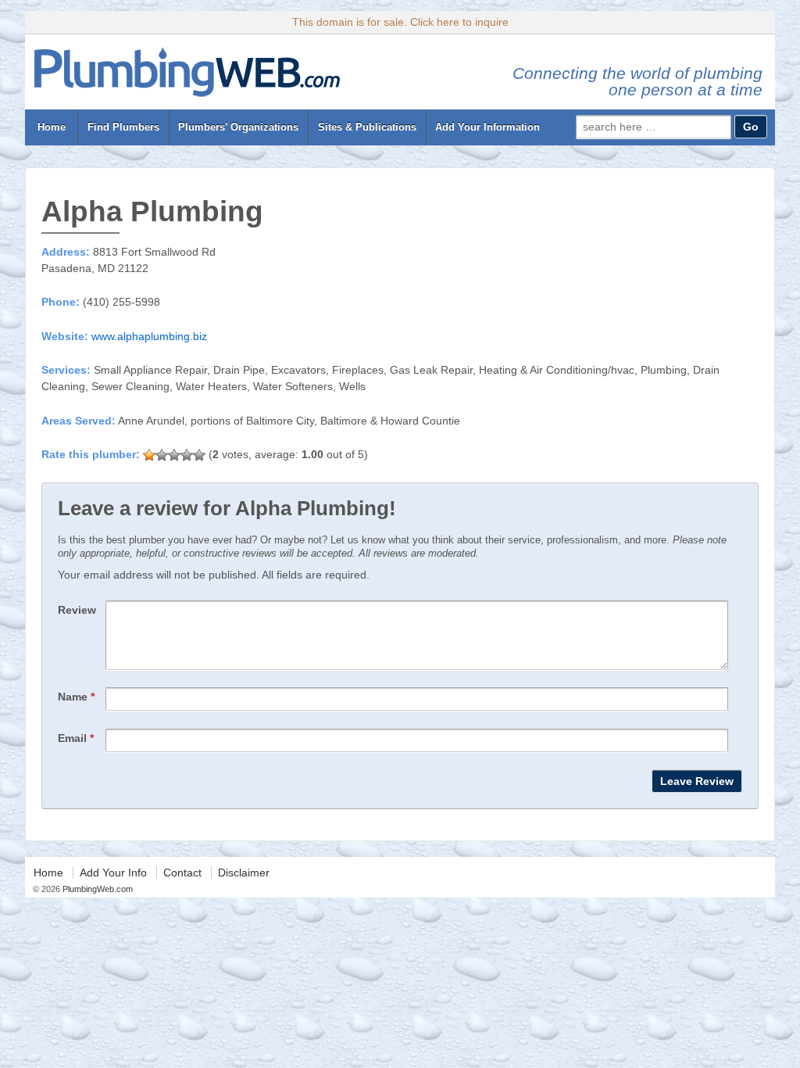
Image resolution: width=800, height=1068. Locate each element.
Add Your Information (487, 127)
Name (76, 696)
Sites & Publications (367, 127)
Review (77, 610)
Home (51, 127)
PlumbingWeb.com (96, 889)
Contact (182, 872)
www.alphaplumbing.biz (149, 336)
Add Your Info (113, 872)
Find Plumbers (123, 127)
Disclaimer (244, 872)
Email (76, 738)
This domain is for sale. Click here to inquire (400, 22)
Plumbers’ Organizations (238, 127)
